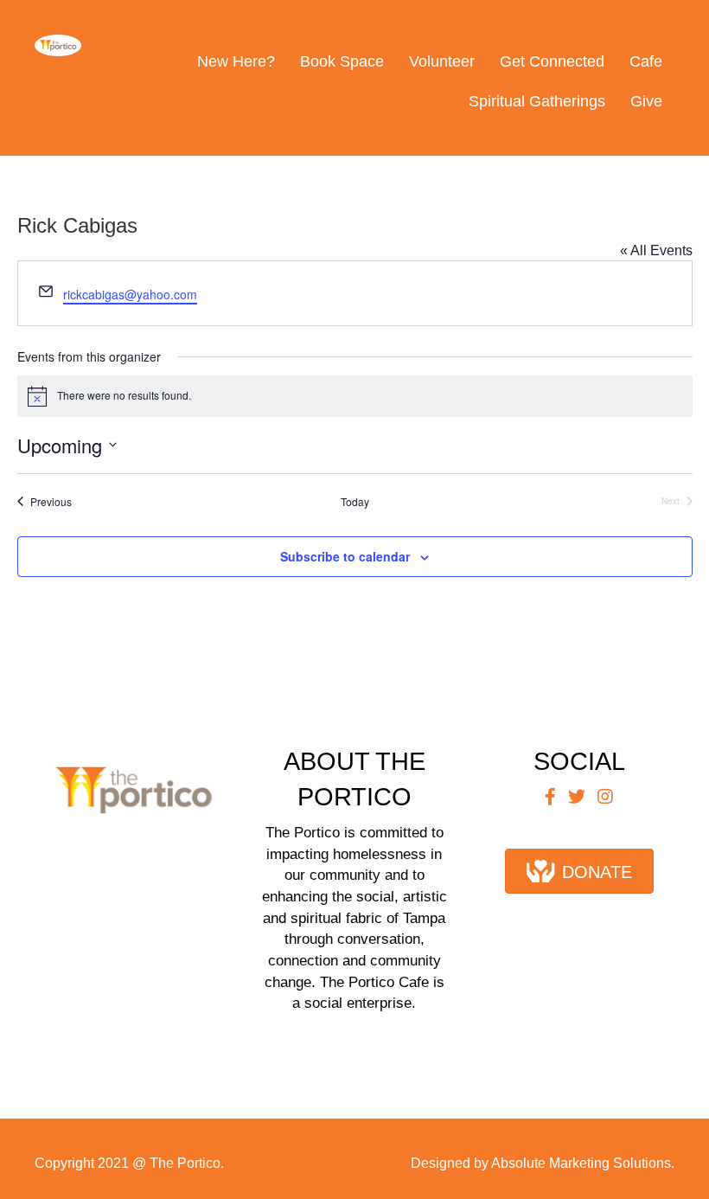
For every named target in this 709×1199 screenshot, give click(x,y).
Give (646, 101)
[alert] (355, 396)
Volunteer (442, 61)
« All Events (656, 250)
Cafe (645, 61)
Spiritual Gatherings (537, 101)
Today (355, 502)
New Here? (236, 61)
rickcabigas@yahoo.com (130, 294)
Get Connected (552, 61)
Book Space (342, 61)
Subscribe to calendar (345, 556)
